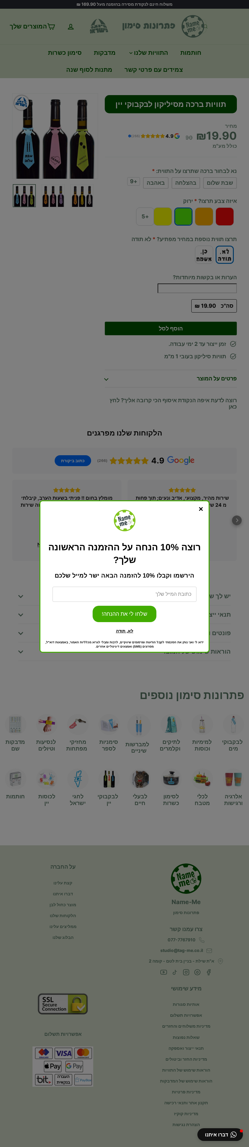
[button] (220, 1134)
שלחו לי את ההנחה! (124, 614)
